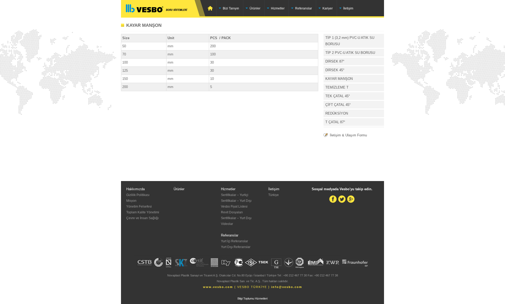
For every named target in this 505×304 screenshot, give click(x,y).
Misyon (131, 201)
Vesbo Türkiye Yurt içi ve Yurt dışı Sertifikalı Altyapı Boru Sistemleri (163, 8)
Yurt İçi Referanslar (234, 241)
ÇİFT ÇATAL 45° (338, 105)
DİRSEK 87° (334, 61)
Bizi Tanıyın (231, 8)
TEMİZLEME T (337, 87)
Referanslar (303, 8)
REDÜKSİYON (336, 113)
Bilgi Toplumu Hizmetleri (252, 298)
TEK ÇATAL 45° (337, 96)
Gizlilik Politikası (137, 195)
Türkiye (273, 195)
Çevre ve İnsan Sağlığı (142, 218)
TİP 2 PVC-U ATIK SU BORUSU (350, 53)
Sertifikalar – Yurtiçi (234, 195)
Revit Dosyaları (232, 212)
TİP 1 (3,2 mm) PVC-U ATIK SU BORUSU (349, 41)
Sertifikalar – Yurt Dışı (236, 201)
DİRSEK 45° (334, 70)
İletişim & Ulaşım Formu (348, 135)
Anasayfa (210, 8)
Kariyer (327, 8)
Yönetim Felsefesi (139, 206)
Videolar (227, 224)
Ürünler (255, 8)
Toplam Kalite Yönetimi (142, 212)
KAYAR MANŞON (143, 25)
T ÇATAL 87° (335, 122)
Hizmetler (278, 8)
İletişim (348, 8)
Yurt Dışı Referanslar (235, 247)
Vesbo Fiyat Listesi (234, 206)
